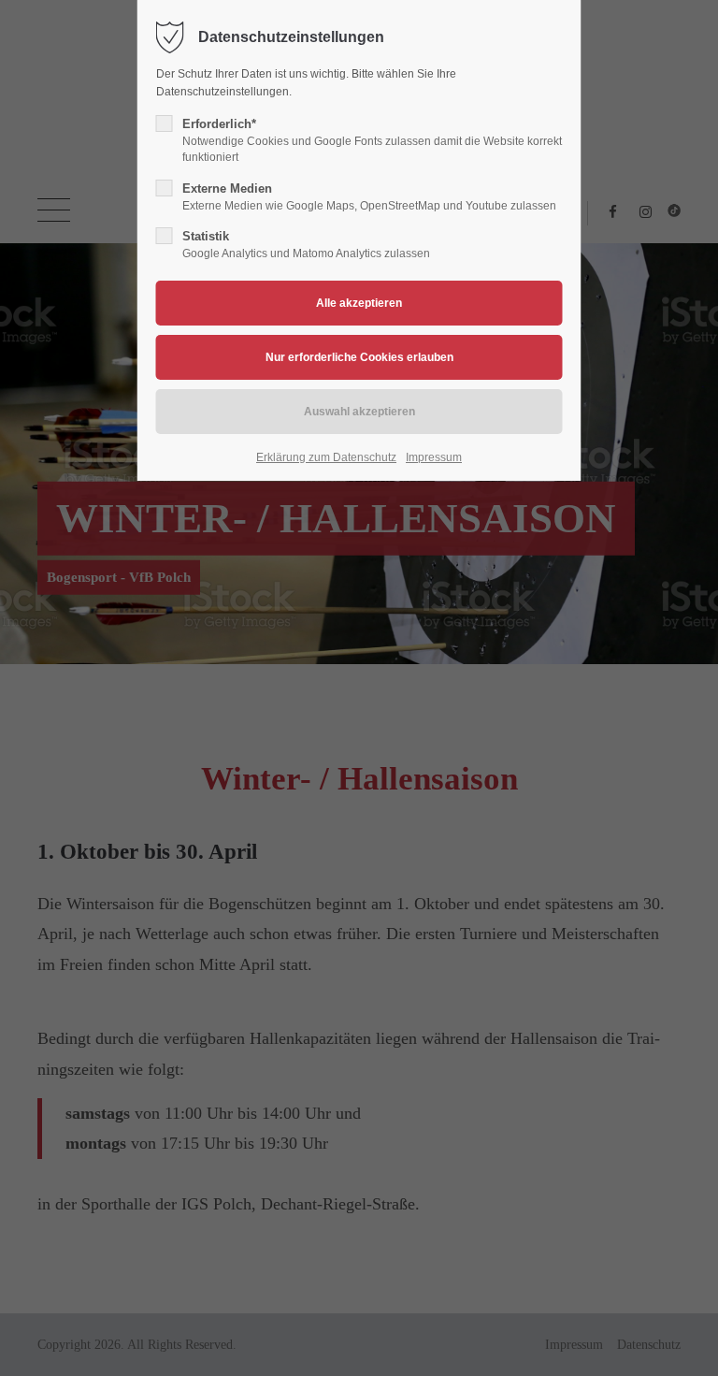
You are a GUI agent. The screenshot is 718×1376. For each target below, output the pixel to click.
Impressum (434, 457)
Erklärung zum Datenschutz (326, 457)
